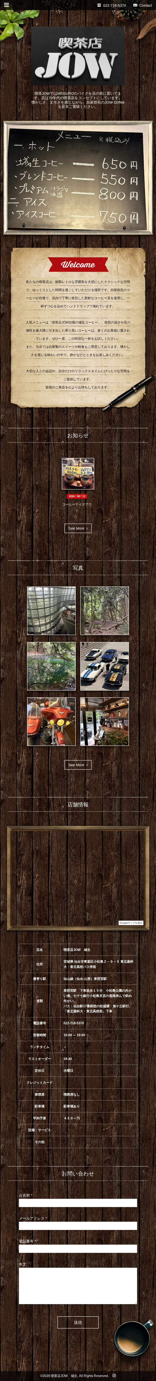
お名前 (25, 1195)
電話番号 (27, 1241)
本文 (22, 1264)
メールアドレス (33, 1218)
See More (77, 528)
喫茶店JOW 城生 (64, 1375)
